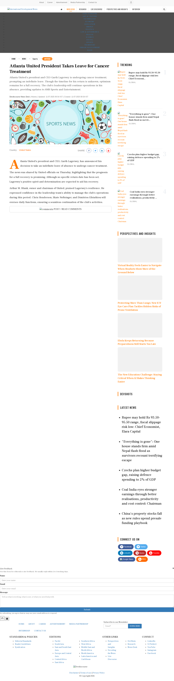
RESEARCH (82, 9)
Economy (89, 22)
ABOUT (31, 624)
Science (90, 37)
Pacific (57, 641)
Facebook (127, 547)
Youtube (155, 553)
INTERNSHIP (24, 631)
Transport (89, 45)
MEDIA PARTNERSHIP (78, 624)
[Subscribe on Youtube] (108, 151)
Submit (87, 609)
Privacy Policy (99, 673)
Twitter (143, 547)
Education (89, 24)
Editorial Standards (23, 641)
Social (89, 40)
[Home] (61, 9)
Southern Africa (88, 641)
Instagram (151, 650)
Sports (89, 42)
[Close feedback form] (173, 568)
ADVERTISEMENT (57, 624)
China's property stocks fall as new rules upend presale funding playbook (142, 518)
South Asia (59, 644)
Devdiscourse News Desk (20, 97)
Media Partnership (78, 2)
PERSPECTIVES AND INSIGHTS (117, 9)
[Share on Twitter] (95, 151)
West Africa (86, 644)
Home (13, 59)
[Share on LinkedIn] (102, 151)
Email (2, 584)
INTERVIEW (136, 9)
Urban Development (90, 48)
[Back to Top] (2, 618)
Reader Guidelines (23, 644)
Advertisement (61, 2)
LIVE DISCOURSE (96, 9)
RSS (144, 559)
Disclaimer (74, 673)
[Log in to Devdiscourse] (131, 2)
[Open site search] (164, 9)
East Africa (59, 662)
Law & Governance (89, 32)
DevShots (132, 641)
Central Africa (60, 659)
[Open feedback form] (7, 619)
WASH (89, 50)
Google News (127, 559)
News (24, 59)
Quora (141, 553)
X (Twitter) (151, 644)
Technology (90, 19)
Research (131, 644)
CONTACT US (40, 631)
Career (50, 2)
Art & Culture (90, 16)
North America (87, 653)
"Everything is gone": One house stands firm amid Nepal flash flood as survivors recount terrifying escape (142, 451)
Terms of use (86, 673)
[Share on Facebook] (89, 151)
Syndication (20, 647)
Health (89, 35)
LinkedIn (126, 553)
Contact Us (92, 2)
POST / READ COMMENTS (67, 209)
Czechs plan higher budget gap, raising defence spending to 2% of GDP (141, 475)
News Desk (132, 647)
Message (4, 592)
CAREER (42, 624)
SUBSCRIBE (135, 626)
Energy (89, 27)
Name (2, 576)
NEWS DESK (71, 9)
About (41, 2)
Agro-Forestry (89, 14)
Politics (90, 29)
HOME (21, 624)
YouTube (151, 647)
